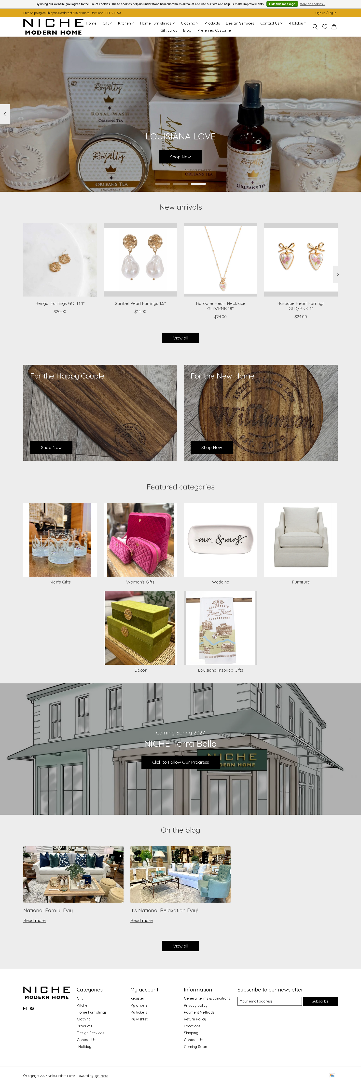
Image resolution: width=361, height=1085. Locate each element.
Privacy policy (196, 1005)
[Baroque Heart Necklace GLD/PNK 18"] (220, 260)
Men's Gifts (60, 581)
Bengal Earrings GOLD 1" (60, 303)
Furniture (301, 581)
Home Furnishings (92, 1012)
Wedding (220, 581)
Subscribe (320, 1001)
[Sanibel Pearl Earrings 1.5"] (140, 260)
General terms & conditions (207, 998)
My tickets (138, 1012)
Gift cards (168, 30)
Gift (80, 998)
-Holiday (84, 1046)
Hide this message (282, 4)
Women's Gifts (140, 581)
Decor (140, 670)
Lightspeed (101, 1076)
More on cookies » (312, 4)
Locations (192, 1026)
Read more (34, 920)
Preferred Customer (214, 30)
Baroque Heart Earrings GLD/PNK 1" (300, 305)
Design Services (240, 23)
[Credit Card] (332, 1075)
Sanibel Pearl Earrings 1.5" (140, 303)
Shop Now (180, 156)
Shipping (191, 1033)
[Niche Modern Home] (53, 27)
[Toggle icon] (315, 26)
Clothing (84, 1019)
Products (212, 23)
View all (180, 337)
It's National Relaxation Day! (164, 910)
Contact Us (86, 1039)
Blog (187, 30)
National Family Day (48, 910)
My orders (139, 1005)
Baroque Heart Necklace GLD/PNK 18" (220, 305)
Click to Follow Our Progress (180, 762)
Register (137, 998)
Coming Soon (195, 1046)
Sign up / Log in (325, 13)
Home (91, 23)
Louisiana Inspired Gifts (220, 670)
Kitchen (83, 1005)
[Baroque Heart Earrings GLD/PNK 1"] (301, 260)
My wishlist (139, 1019)
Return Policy (195, 1019)
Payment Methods (199, 1012)
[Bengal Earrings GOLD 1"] (60, 260)
